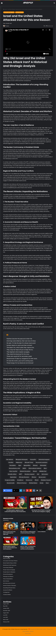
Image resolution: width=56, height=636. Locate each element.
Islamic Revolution (25, 471)
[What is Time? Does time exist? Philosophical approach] (10, 526)
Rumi (37, 480)
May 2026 (5, 606)
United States (33, 483)
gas (20, 465)
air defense (10, 459)
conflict (11, 462)
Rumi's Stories (6, 581)
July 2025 (5, 615)
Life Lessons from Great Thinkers (10, 560)
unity (42, 483)
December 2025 (6, 610)
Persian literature (24, 477)
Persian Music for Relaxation (9, 572)
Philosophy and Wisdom (9, 12)
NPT (21, 474)
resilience (20, 480)
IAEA (24, 468)
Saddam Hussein (46, 480)
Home (5, 9)
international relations (35, 468)
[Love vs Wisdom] (45, 526)
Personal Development (8, 574)
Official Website (26, 631)
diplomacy (19, 462)
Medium (32, 631)
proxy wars (42, 477)
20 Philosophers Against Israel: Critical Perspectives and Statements (10, 548)
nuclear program (29, 474)
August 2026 (6, 603)
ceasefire (33, 459)
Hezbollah (43, 465)
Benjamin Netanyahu (22, 459)
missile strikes (12, 474)
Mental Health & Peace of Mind (9, 563)
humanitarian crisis (15, 468)
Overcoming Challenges (8, 567)
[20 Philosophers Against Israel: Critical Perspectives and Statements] (10, 541)
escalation (13, 465)
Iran (46, 468)
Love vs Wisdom (42, 531)
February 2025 (6, 621)
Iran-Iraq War (13, 471)
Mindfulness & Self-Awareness (9, 565)
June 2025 (5, 617)
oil (38, 474)
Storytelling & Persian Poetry (9, 587)
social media (11, 483)
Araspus (7, 25)
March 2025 (5, 619)
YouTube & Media (11, 9)
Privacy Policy (50, 629)
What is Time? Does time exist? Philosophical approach (9, 533)
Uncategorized (6, 592)
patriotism (13, 477)
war (48, 483)
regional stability (10, 480)
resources (29, 480)
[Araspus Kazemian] (28, 3)
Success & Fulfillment (7, 590)
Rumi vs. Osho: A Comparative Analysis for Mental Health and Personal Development (27, 548)
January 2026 (6, 608)
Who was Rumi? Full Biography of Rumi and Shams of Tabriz (27, 532)
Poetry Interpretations (8, 578)
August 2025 (6, 612)
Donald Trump (29, 462)
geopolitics (27, 465)
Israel (35, 471)
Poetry (34, 477)
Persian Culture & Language (9, 569)
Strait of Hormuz (22, 483)
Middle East (43, 471)
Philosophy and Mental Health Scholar (38, 629)
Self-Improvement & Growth (9, 583)
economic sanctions (41, 462)
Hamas (35, 465)
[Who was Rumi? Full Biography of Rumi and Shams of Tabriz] (28, 526)
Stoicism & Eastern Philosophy (9, 585)
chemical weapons (44, 459)
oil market (45, 474)
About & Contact (6, 558)
